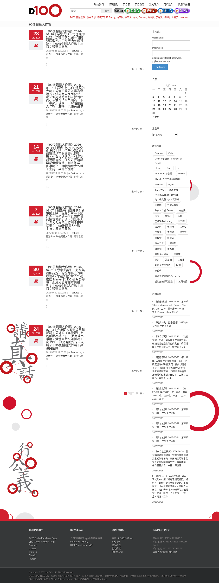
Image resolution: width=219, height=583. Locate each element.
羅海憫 (158, 248)
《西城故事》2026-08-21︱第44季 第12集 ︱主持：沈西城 (170, 425)
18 (159, 105)
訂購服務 (113, 4)
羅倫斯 (173, 243)
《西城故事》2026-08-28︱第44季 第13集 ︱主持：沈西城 (170, 411)
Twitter (32, 559)
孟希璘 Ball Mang (163, 221)
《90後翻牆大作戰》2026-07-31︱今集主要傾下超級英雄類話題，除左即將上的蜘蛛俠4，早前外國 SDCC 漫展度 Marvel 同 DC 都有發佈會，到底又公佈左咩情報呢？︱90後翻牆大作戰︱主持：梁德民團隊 (65, 277)
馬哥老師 (182, 281)
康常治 (128, 17)
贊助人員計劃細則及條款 (165, 552)
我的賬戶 (154, 4)
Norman (184, 17)
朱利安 (175, 17)
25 (159, 109)
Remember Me (162, 61)
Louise (181, 173)
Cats (170, 153)
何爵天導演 (172, 205)
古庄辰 (120, 17)
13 (170, 101)
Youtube (33, 545)
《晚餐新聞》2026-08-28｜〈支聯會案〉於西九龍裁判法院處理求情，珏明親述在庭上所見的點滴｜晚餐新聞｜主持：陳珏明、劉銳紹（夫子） (170, 341)
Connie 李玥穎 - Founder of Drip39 (168, 159)
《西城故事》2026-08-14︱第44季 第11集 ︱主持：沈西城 (170, 439)
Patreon (33, 552)
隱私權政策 (117, 552)
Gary (169, 168)
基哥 (180, 216)
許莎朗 (168, 259)
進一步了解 (137, 69)
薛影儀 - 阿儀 (161, 254)
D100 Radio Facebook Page (43, 538)
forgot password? (173, 58)
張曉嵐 (170, 227)
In (178, 168)
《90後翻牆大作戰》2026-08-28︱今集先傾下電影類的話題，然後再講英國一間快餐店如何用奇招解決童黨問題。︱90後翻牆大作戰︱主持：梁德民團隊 (65, 39)
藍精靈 (177, 254)
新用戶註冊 (184, 4)
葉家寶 (151, 17)
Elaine (158, 168)
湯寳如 (170, 237)
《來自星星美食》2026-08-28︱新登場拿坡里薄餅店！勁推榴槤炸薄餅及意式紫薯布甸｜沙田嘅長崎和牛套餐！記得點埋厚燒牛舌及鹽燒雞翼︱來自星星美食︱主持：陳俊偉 (170, 458)
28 (175, 109)
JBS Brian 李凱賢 (163, 173)
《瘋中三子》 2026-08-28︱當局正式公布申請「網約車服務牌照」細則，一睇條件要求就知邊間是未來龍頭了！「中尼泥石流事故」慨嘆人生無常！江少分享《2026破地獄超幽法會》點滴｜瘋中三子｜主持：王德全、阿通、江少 (170, 486)
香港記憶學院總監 (164, 281)
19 (164, 105)
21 (175, 105)
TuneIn (32, 555)
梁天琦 (183, 232)
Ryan (170, 184)
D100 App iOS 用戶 (79, 541)
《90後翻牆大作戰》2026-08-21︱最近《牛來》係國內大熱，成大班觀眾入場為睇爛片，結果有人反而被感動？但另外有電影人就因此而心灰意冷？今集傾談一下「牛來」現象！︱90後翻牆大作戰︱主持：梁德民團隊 (65, 95)
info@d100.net (125, 538)
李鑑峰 (170, 232)
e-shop (32, 548)
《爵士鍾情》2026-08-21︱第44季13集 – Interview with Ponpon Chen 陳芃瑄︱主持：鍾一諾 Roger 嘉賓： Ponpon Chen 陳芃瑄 (170, 306)
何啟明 (158, 205)
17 (153, 105)
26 (164, 109)
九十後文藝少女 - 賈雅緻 (167, 199)
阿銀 (178, 265)
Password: (157, 48)
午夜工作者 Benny (106, 17)
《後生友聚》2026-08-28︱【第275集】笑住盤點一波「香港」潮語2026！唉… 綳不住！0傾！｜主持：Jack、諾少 (170, 393)
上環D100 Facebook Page (42, 541)
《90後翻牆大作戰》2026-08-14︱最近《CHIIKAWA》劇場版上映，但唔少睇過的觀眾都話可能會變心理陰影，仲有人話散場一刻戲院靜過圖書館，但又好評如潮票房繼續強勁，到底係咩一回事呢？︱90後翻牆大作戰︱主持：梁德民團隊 (65, 157)
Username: (158, 37)
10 (153, 101)
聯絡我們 (99, 4)
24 (153, 109)
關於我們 (116, 541)
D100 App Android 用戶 (81, 545)
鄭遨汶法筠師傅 (162, 265)
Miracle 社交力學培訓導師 (168, 179)
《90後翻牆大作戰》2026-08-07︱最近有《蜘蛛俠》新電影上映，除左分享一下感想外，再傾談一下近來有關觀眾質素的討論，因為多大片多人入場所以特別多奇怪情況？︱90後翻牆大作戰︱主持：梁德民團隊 (65, 218)
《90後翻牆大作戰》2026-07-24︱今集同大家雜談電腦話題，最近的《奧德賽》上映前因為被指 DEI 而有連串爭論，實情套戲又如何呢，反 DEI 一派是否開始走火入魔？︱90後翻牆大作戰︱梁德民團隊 (65, 337)
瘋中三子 (91, 17)
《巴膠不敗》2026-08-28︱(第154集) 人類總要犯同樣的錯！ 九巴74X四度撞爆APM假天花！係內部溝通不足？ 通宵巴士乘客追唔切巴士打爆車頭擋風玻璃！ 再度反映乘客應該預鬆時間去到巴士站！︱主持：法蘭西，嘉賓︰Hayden (170, 367)
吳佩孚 (168, 216)
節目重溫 (139, 4)
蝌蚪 (157, 259)
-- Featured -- (74, 50)
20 (170, 105)
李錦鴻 (159, 17)
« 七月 (155, 117)
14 (175, 101)
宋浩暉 (181, 221)
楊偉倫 (158, 237)
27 (170, 109)
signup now (157, 58)
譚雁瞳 (167, 17)
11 (159, 101)
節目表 (126, 4)
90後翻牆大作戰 (64, 54)
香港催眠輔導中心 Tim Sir (168, 276)
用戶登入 (168, 4)
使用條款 (116, 548)
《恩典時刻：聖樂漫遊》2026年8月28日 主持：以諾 (170, 324)
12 (164, 101)
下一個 (139, 393)
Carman (142, 17)
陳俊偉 (158, 270)
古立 (135, 17)
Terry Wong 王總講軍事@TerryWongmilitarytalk (166, 190)
